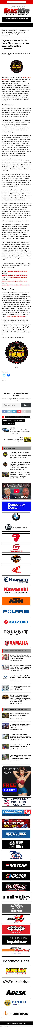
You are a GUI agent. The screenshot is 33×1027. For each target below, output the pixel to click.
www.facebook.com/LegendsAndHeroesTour (14, 275)
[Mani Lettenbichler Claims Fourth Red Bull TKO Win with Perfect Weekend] (5, 715)
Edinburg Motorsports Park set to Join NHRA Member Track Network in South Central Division (20, 656)
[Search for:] (16, 2)
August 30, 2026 (15, 762)
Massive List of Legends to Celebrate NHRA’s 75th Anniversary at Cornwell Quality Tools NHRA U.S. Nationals (20, 666)
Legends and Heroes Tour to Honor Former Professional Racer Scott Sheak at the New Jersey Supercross (20, 453)
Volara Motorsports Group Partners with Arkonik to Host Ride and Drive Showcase (20, 677)
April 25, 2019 (14, 457)
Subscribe (26, 405)
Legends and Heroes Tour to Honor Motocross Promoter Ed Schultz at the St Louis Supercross (20, 464)
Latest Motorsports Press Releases (15, 651)
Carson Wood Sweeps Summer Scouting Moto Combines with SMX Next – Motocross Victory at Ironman (20, 736)
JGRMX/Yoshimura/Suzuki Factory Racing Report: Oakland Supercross (20, 473)
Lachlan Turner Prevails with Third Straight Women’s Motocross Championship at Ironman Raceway (20, 746)
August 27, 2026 (15, 703)
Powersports (12, 30)
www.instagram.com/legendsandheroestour (14, 281)
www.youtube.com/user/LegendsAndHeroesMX (15, 285)
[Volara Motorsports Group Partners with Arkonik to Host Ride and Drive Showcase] (5, 677)
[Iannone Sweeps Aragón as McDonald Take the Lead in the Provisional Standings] (5, 726)
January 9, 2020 (15, 467)
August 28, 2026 (15, 670)
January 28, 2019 (15, 476)
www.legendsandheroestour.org (17, 271)
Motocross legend (19, 420)
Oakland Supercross (8, 423)
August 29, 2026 (15, 660)
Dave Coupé (9, 417)
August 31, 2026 (15, 718)
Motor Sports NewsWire (21, 53)
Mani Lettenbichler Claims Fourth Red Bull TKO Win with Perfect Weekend (19, 715)
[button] (31, 25)
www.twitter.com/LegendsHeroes (17, 277)
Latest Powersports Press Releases (15, 709)
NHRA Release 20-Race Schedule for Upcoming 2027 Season (20, 687)
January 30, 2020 (7, 53)
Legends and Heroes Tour (22, 417)
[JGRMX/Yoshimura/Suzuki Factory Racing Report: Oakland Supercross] (5, 474)
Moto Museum (7, 420)
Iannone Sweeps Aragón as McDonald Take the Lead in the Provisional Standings (20, 725)
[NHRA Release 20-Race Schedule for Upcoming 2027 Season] (5, 688)
